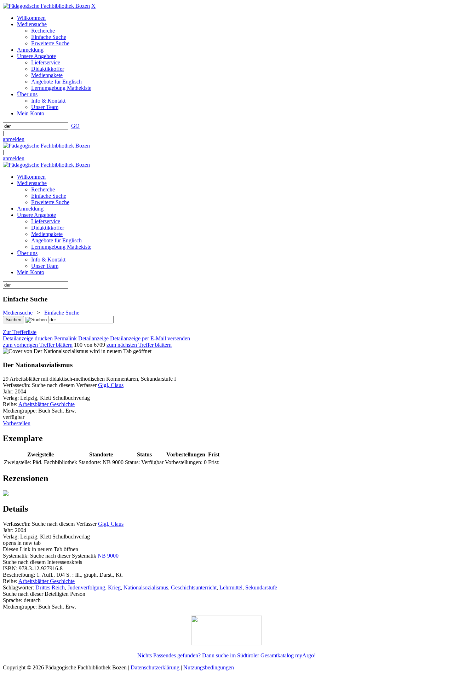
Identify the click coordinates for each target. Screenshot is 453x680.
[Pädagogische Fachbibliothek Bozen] (46, 6)
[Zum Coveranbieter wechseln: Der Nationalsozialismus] (45, 351)
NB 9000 (108, 556)
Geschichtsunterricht (194, 587)
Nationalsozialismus (146, 587)
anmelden (13, 139)
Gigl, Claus (111, 385)
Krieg (114, 587)
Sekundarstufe (261, 587)
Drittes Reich (50, 587)
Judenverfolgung (86, 587)
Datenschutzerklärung (155, 667)
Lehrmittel (230, 587)
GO (75, 126)
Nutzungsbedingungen (208, 667)
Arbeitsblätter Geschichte (46, 404)
